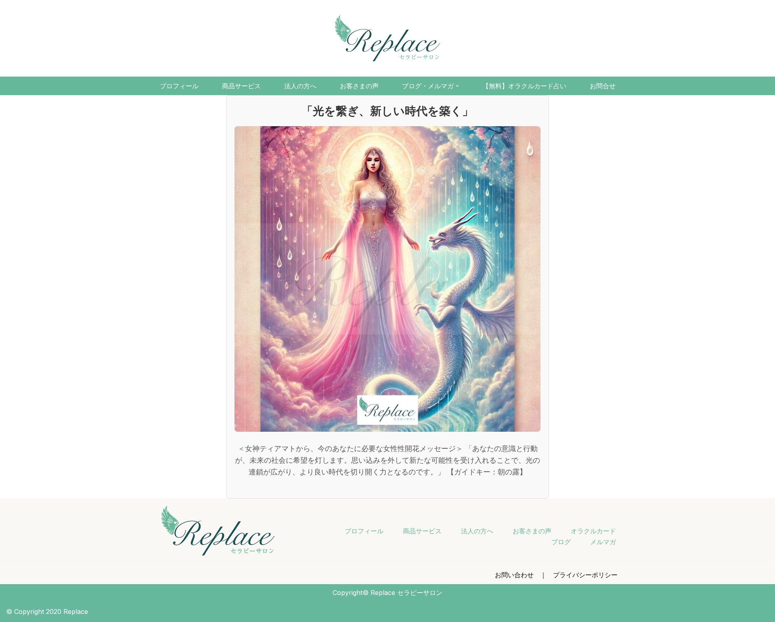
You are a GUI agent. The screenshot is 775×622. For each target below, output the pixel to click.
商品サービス (241, 86)
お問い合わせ (514, 575)
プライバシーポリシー (585, 575)
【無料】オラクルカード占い (524, 86)
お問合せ (603, 86)
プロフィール (179, 86)
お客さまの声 (359, 86)
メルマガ (603, 542)
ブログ (561, 542)
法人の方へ (300, 86)
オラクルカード (593, 531)
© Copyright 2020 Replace (47, 611)
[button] (457, 85)
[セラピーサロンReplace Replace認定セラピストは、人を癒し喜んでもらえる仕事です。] (387, 38)
